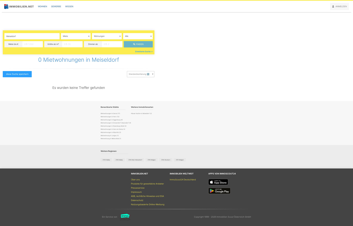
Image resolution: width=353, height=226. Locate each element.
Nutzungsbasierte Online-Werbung (147, 204)
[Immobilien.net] (19, 6)
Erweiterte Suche (143, 51)
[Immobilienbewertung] (123, 216)
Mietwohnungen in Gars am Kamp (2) (113, 129)
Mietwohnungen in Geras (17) (110, 113)
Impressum (136, 192)
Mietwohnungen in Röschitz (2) (111, 132)
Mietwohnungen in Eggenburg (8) (112, 120)
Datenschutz (137, 200)
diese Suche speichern (17, 74)
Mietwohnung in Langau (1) (110, 135)
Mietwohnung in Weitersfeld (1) (111, 138)
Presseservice (138, 188)
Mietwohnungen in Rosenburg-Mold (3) (113, 126)
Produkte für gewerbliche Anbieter (147, 183)
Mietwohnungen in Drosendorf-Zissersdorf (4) (116, 123)
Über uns (135, 179)
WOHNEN (42, 6)
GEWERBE (56, 6)
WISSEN (69, 6)
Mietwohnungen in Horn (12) (110, 116)
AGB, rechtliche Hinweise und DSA (147, 196)
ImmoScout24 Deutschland (183, 179)
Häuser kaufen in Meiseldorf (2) (141, 113)
